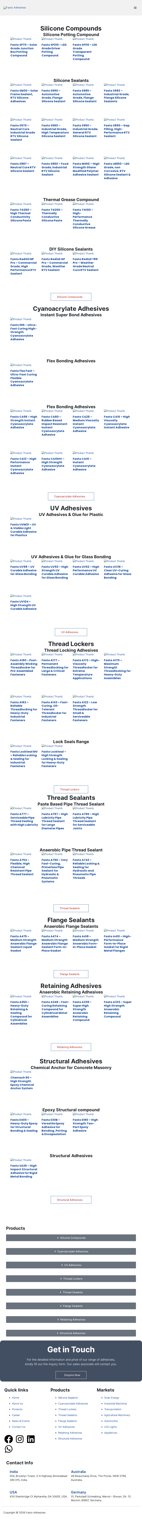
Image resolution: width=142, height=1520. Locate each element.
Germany (78, 1492)
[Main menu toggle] (135, 7)
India (14, 1472)
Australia (78, 1472)
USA (13, 1492)
